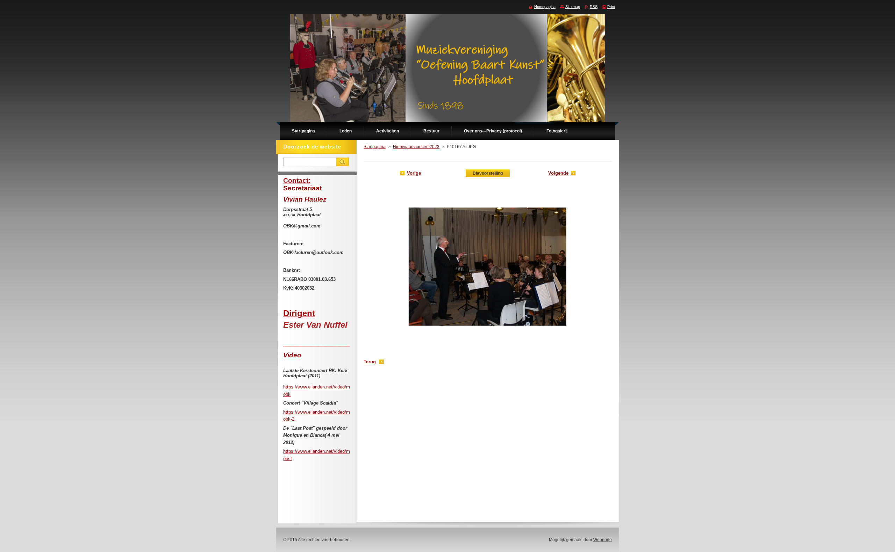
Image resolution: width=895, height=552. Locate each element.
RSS (593, 7)
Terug (370, 361)
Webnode (602, 540)
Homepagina (545, 7)
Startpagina (375, 147)
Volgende (558, 173)
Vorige (414, 173)
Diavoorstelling (488, 173)
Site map (572, 7)
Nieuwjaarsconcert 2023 (416, 147)
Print (611, 7)
